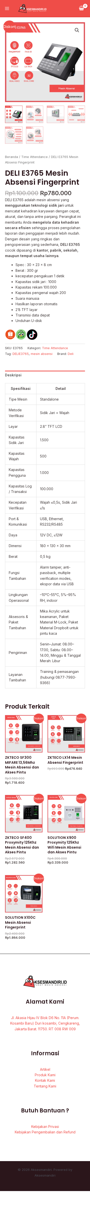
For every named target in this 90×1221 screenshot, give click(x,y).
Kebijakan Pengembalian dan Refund (45, 1132)
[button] (77, 30)
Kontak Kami (45, 1080)
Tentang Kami (45, 1086)
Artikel (45, 1069)
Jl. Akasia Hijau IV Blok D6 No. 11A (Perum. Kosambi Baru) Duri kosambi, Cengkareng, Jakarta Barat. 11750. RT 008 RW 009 (45, 1023)
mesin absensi (41, 354)
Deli (71, 354)
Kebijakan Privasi (45, 1126)
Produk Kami (45, 1075)
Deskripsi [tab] (13, 375)
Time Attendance (34, 157)
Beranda (11, 157)
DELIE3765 (20, 354)
